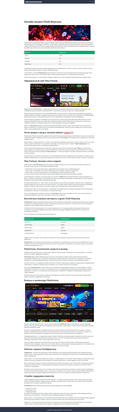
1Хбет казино (84, 44)
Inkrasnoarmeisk (33, 2)
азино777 (68, 132)
